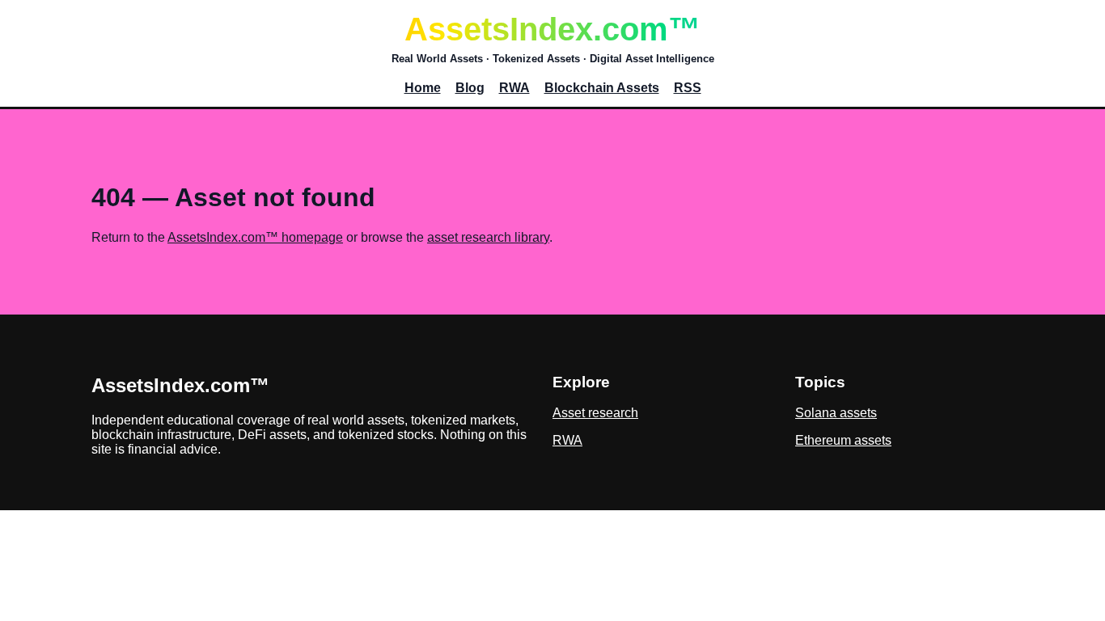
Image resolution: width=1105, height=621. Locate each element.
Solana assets (836, 413)
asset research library (488, 237)
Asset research (595, 413)
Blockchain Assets (601, 88)
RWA (514, 88)
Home (422, 88)
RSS (687, 88)
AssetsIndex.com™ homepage (255, 237)
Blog (470, 88)
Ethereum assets (843, 440)
